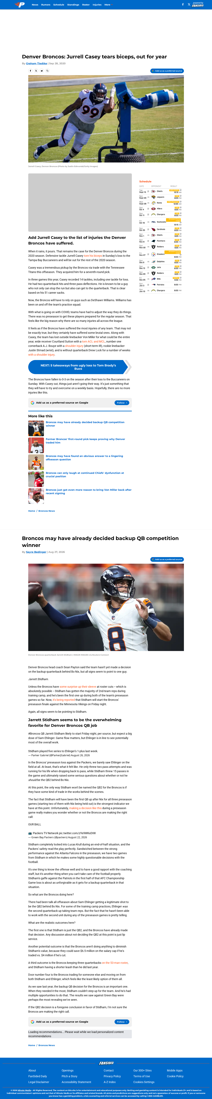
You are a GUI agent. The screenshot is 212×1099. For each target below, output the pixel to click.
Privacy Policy (112, 1076)
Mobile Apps (174, 1070)
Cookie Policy (175, 1076)
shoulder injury (74, 345)
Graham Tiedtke (36, 63)
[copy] (47, 71)
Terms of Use (141, 1076)
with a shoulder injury (41, 354)
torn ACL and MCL (93, 341)
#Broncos (34, 733)
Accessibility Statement (76, 1082)
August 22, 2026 (77, 837)
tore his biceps (93, 255)
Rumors (45, 4)
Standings (73, 4)
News (35, 4)
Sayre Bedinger (36, 552)
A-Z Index (110, 1082)
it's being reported (64, 699)
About (32, 1070)
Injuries (97, 4)
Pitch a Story (69, 1076)
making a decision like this (85, 808)
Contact (109, 1070)
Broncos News (46, 511)
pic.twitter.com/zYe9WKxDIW (77, 833)
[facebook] (183, 4)
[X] (189, 4)
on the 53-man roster (115, 962)
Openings (67, 1070)
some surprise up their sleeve (78, 686)
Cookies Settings (143, 1082)
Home (31, 511)
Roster (86, 4)
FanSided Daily (37, 1076)
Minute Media (24, 1090)
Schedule (58, 4)
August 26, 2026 (80, 755)
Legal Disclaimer (38, 1082)
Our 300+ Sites (142, 1070)
